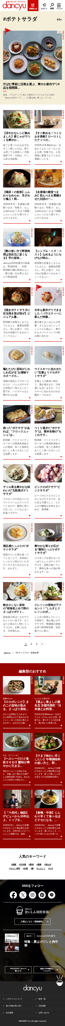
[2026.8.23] (48, 742)
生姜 (25, 868)
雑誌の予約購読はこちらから (46, 970)
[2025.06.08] (17, 237)
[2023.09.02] (48, 473)
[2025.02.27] (17, 296)
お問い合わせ (43, 1013)
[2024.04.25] (17, 355)
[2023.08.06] (17, 532)
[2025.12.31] (48, 178)
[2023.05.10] (17, 591)
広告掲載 (42, 1006)
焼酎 (13, 864)
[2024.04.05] (48, 414)
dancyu (7, 653)
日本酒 (22, 864)
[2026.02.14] (48, 119)
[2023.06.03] (48, 532)
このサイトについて (14, 999)
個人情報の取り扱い (14, 1006)
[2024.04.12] (17, 414)
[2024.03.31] (17, 473)
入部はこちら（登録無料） (32, 921)
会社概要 (9, 1013)
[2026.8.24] (16, 685)
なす (50, 868)
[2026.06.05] (32, 55)
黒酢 (39, 864)
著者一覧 (42, 999)
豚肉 (31, 864)
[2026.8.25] (16, 742)
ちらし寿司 (14, 868)
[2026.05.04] (17, 119)
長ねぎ (47, 864)
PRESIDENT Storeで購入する (18, 970)
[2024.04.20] (48, 355)
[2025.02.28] (48, 237)
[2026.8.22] (16, 799)
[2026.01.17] (17, 178)
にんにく (41, 868)
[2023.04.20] (48, 591)
